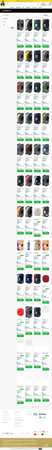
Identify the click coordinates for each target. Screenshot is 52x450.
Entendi (40, 448)
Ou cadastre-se (43, 5)
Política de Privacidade (6, 417)
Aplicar (12, 27)
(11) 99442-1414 (17, 415)
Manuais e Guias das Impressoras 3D (5, 422)
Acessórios (34, 7)
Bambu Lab (12, 7)
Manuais (40, 7)
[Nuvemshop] (46, 446)
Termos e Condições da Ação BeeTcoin (7, 420)
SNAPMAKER (18, 7)
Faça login (44, 4)
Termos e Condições (5, 415)
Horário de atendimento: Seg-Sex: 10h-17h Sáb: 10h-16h (18, 423)
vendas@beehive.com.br (18, 417)
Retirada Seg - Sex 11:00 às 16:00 (19, 426)
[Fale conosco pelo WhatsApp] (50, 445)
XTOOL (23, 7)
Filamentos (28, 7)
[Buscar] (38, 4)
